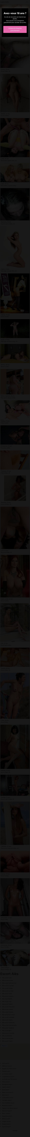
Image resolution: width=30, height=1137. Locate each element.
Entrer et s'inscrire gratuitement (15, 29)
